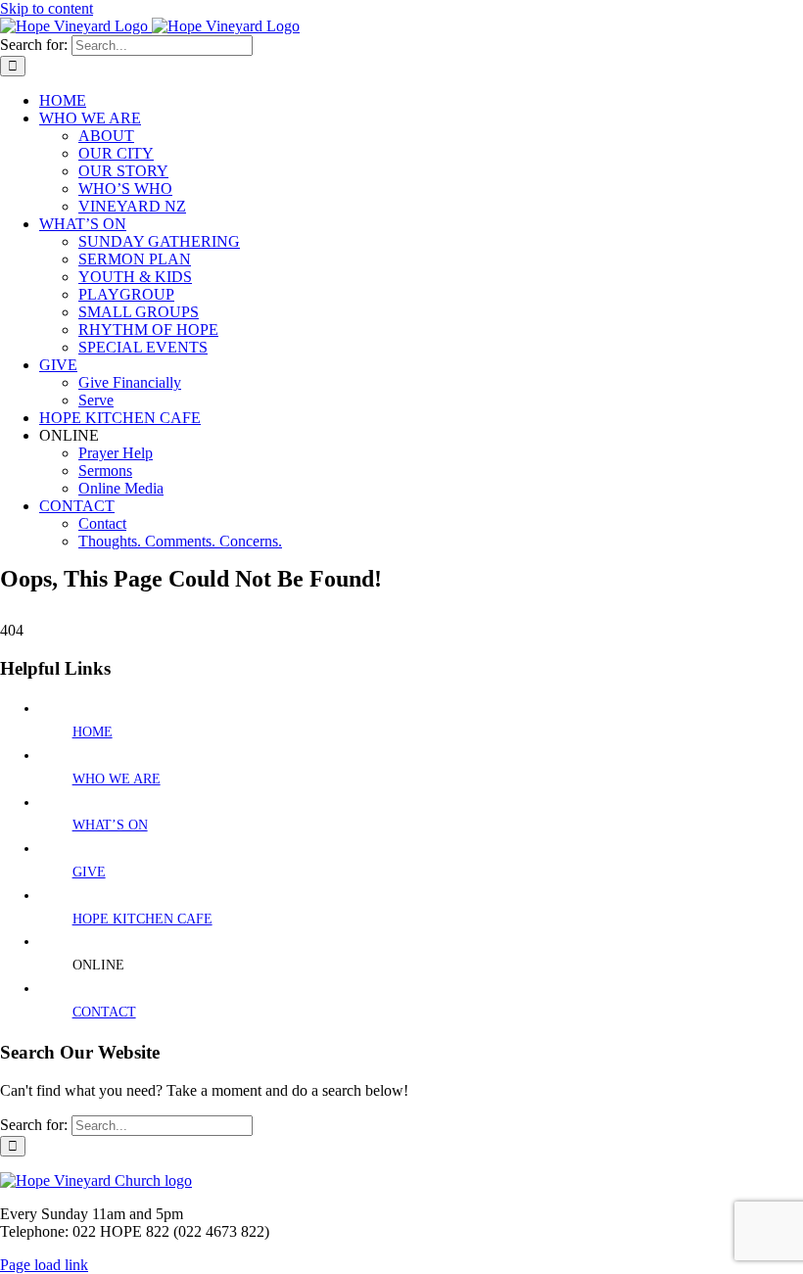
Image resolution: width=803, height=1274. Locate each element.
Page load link (44, 1264)
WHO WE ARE (116, 779)
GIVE (89, 872)
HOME (92, 732)
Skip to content (46, 8)
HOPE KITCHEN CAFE (142, 919)
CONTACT (104, 1012)
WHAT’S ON (110, 825)
